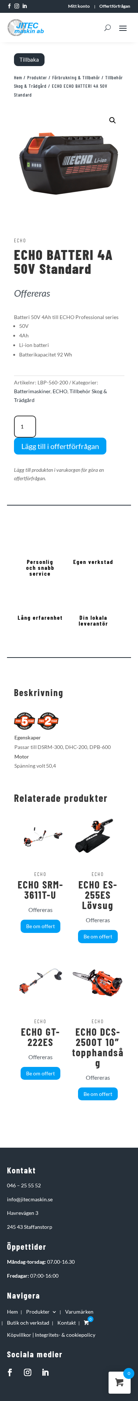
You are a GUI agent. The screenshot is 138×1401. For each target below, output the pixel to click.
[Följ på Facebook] (10, 1372)
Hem (18, 77)
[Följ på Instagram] (27, 1372)
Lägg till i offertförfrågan (60, 446)
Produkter (37, 77)
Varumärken (79, 1312)
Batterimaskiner (32, 391)
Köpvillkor (19, 1335)
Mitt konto (79, 6)
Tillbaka (29, 59)
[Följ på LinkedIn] (45, 1372)
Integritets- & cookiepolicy (65, 1335)
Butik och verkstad (28, 1323)
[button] (112, 120)
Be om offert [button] (40, 926)
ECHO (60, 391)
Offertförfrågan (114, 6)
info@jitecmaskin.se (30, 1199)
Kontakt (66, 1323)
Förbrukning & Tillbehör (76, 77)
